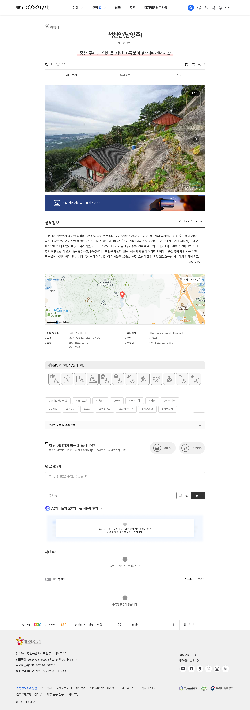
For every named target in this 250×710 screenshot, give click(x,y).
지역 (133, 8)
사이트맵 (74, 694)
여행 (75, 8)
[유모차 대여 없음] (195, 379)
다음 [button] (196, 138)
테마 (118, 8)
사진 (185, 495)
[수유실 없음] (169, 379)
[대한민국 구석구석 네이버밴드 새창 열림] (225, 668)
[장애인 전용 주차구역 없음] (80, 379)
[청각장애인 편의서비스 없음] (156, 379)
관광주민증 (155, 8)
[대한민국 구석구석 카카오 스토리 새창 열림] (200, 668)
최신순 (188, 579)
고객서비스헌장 (148, 688)
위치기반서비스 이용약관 (71, 688)
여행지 (54, 27)
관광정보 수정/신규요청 (88, 624)
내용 (195, 262)
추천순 (201, 579)
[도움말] (46, 495)
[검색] (191, 8)
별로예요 (197, 448)
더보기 (199, 409)
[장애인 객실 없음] (182, 379)
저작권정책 (127, 688)
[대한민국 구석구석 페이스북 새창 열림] (191, 668)
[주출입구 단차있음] (93, 379)
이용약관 (47, 688)
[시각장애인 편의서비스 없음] (144, 379)
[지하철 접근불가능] (105, 379)
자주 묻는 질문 (55, 694)
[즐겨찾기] (178, 64)
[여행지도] (213, 7)
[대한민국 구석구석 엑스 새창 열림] (208, 668)
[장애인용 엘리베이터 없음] (67, 379)
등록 (198, 495)
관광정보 (134, 624)
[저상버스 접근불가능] (118, 379)
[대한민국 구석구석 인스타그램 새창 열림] (217, 668)
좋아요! (167, 448)
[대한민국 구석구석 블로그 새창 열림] (183, 668)
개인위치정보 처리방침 (103, 688)
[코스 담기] (191, 64)
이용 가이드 (186, 655)
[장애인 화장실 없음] (54, 379)
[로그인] (206, 7)
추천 (95, 8)
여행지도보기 (192, 279)
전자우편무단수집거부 (29, 694)
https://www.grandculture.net (166, 333)
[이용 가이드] (199, 7)
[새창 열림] (184, 64)
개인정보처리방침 (26, 688)
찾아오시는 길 (187, 660)
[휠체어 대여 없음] (131, 379)
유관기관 (189, 624)
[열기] (200, 425)
